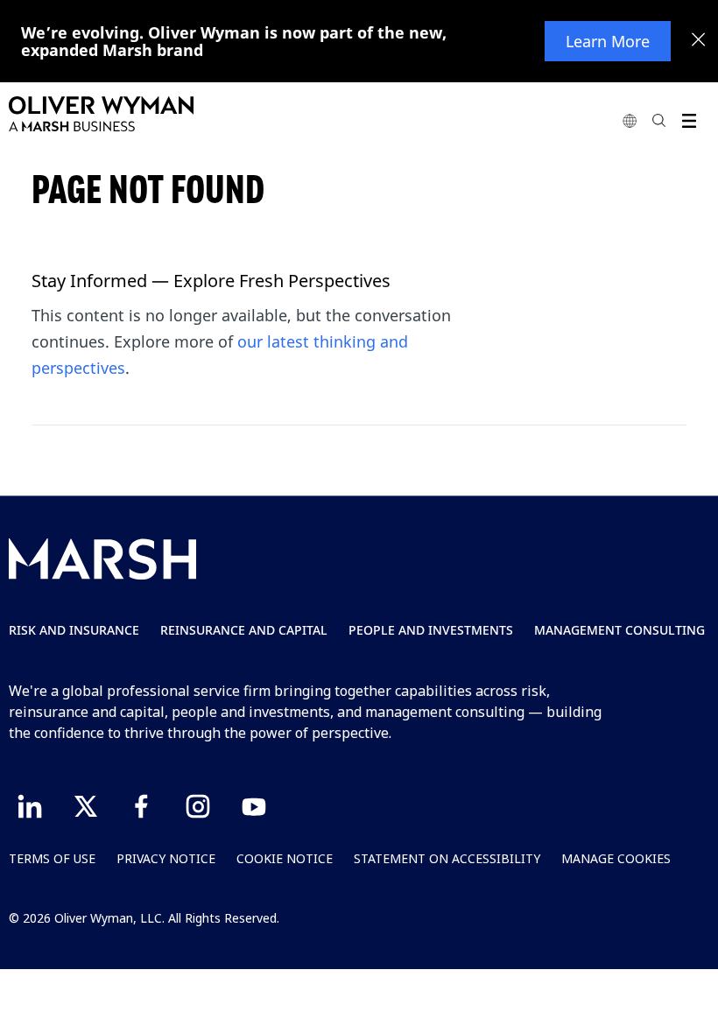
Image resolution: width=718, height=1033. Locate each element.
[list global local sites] (629, 120)
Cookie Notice (284, 858)
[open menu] (688, 120)
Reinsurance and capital (243, 630)
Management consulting (619, 630)
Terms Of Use (52, 858)
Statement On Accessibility (447, 858)
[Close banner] (698, 41)
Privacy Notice (165, 858)
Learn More (608, 41)
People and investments (430, 630)
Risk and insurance (74, 630)
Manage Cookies (616, 858)
